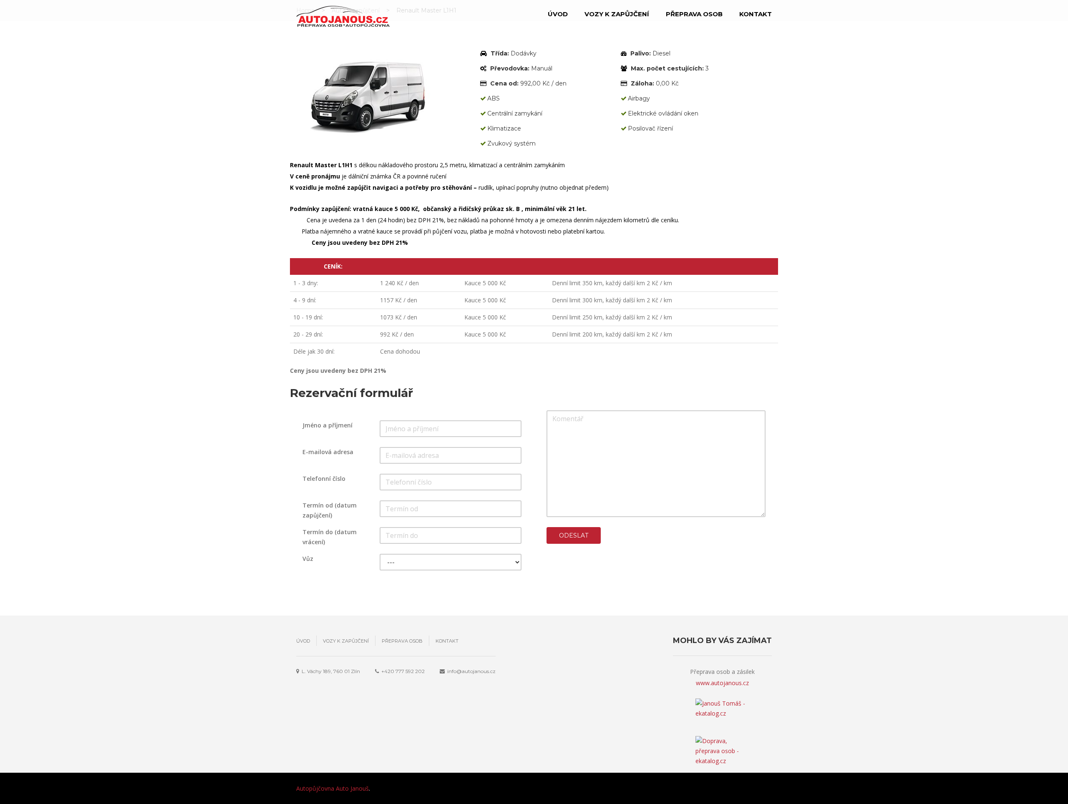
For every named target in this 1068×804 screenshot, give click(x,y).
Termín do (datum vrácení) (329, 537)
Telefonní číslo (323, 478)
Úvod (558, 14)
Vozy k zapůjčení (616, 14)
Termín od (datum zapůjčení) (329, 510)
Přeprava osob (694, 14)
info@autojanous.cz (471, 671)
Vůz (307, 559)
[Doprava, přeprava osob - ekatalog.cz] (722, 744)
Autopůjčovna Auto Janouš (332, 788)
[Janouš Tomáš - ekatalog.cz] (722, 717)
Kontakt (755, 14)
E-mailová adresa (327, 452)
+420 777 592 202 (403, 671)
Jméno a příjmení (327, 425)
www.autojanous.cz (722, 683)
